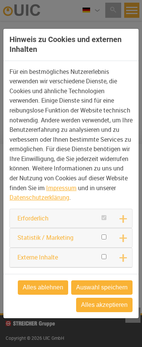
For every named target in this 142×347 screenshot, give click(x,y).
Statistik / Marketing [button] (45, 237)
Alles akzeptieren (104, 305)
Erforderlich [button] (32, 218)
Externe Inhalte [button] (37, 257)
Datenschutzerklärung (39, 197)
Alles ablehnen (43, 287)
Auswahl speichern (102, 287)
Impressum (61, 188)
